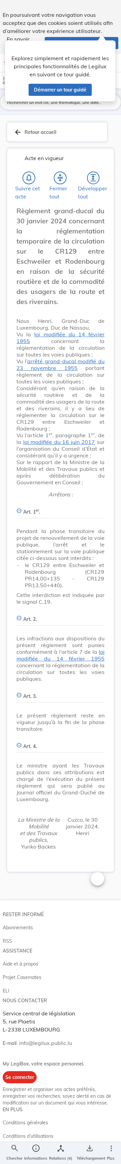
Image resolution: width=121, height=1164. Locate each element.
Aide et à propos (20, 964)
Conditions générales (25, 1123)
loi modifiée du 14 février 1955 (60, 655)
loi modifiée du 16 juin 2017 (59, 442)
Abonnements (18, 928)
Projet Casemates (22, 977)
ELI (6, 991)
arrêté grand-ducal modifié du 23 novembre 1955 (60, 364)
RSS (7, 941)
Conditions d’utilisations (28, 1136)
